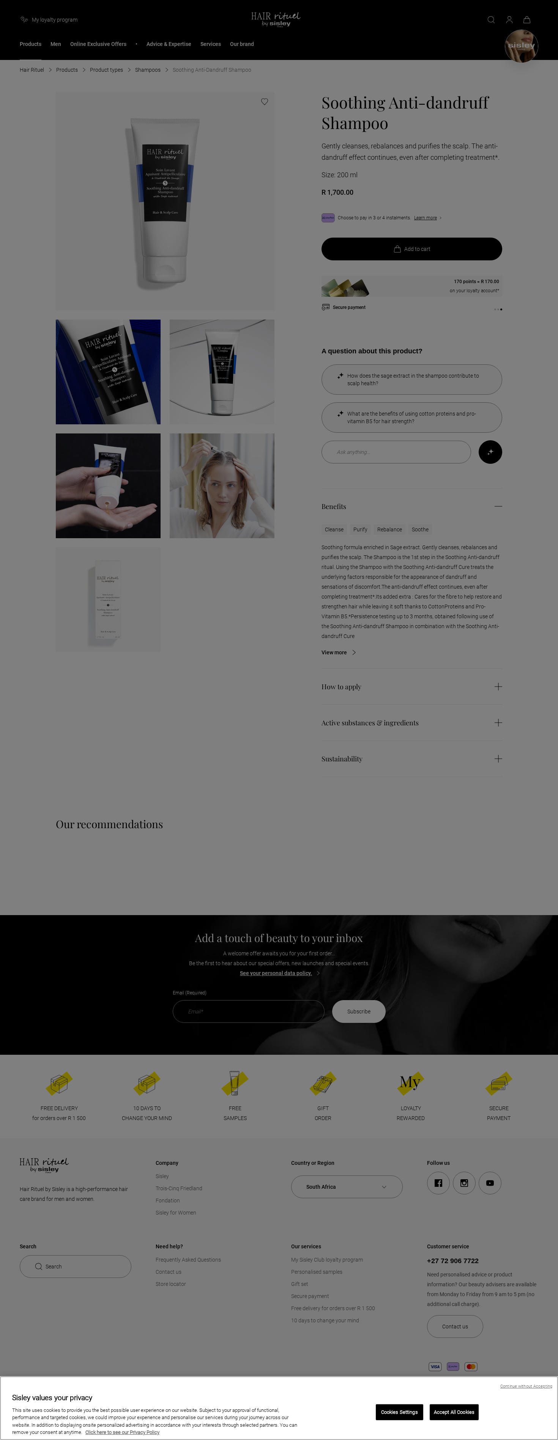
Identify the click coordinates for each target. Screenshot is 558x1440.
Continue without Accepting (526, 1386)
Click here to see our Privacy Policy (122, 1432)
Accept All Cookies (454, 1412)
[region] (279, 1408)
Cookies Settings (399, 1412)
